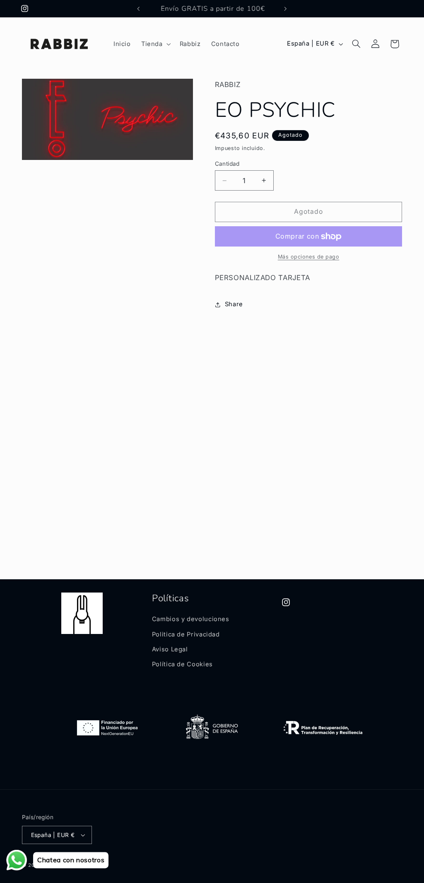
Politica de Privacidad (186, 634)
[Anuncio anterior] (138, 8)
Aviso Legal (170, 649)
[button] (155, 44)
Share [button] (234, 304)
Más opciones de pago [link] (309, 257)
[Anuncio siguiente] (286, 8)
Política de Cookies (182, 664)
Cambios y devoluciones (190, 619)
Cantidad (227, 163)
